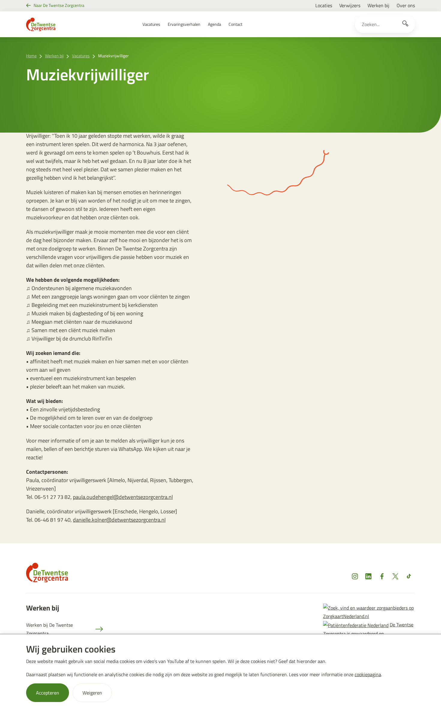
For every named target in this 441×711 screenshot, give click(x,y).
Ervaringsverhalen (184, 24)
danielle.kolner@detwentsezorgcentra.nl (119, 520)
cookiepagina (368, 674)
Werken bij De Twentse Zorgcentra (49, 629)
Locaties (323, 5)
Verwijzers (349, 5)
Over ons (406, 5)
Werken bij (378, 5)
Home (31, 55)
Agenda (214, 24)
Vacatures (151, 24)
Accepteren (47, 692)
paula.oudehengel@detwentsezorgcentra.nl (123, 497)
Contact (235, 24)
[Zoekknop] (405, 24)
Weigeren (92, 692)
